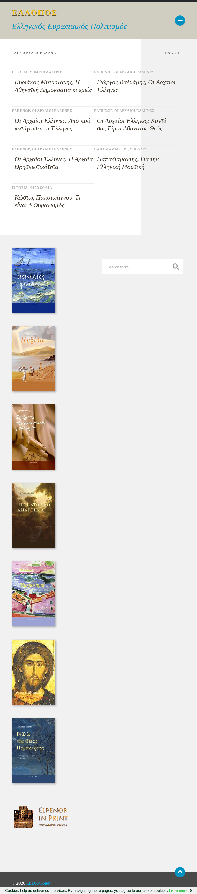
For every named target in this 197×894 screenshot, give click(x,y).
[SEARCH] (175, 266)
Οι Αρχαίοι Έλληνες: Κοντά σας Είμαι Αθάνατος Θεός (132, 124)
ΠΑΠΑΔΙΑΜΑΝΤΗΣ (111, 149)
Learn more (178, 891)
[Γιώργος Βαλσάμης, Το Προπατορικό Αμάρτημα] (33, 547)
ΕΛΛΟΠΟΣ (35, 12)
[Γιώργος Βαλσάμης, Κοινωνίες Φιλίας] (33, 311)
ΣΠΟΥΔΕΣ (139, 149)
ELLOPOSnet (38, 883)
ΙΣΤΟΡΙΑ (20, 72)
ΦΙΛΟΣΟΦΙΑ (41, 188)
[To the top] (180, 872)
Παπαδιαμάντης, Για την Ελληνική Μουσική (128, 163)
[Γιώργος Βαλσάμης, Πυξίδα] (33, 390)
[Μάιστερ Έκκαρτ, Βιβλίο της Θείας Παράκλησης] (33, 782)
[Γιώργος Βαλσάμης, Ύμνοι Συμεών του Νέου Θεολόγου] (33, 703)
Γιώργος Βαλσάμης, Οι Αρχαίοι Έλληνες (136, 86)
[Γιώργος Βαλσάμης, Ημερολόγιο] (33, 625)
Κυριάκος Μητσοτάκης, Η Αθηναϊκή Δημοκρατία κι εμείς (53, 86)
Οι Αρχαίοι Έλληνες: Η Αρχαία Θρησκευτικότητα (54, 163)
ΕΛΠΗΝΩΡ (103, 72)
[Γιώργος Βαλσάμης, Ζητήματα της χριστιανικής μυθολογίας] (33, 468)
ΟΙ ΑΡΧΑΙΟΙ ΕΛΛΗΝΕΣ (134, 72)
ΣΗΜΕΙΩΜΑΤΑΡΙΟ (46, 72)
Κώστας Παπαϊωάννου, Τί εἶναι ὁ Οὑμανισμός (48, 201)
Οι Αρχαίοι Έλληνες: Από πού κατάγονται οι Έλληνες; (52, 124)
